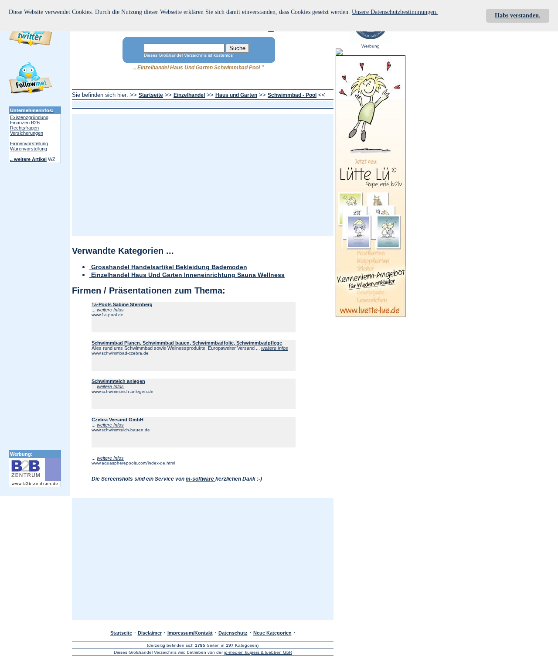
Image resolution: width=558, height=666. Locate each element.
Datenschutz (233, 632)
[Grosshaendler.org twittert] (30, 79)
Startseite (151, 95)
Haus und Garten (236, 95)
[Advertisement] (231, 104)
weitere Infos (110, 309)
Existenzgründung (29, 117)
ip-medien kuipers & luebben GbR (258, 652)
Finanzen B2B (25, 122)
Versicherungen (26, 133)
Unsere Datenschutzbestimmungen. (395, 12)
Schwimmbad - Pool (292, 95)
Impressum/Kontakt (190, 632)
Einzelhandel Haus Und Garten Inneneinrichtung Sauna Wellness (187, 275)
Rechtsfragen (24, 127)
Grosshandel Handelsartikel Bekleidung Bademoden (168, 267)
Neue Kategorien (272, 632)
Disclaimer (150, 632)
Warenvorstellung (28, 148)
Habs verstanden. (518, 15)
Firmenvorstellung (29, 143)
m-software (200, 479)
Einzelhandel (189, 95)
